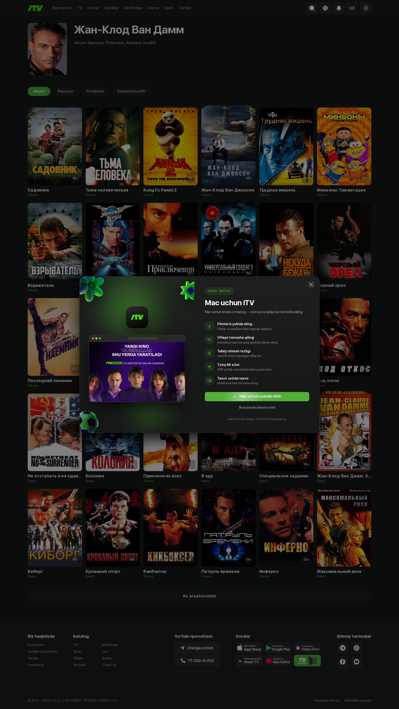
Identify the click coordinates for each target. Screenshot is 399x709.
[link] (257, 396)
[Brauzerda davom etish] (311, 284)
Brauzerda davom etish (257, 407)
